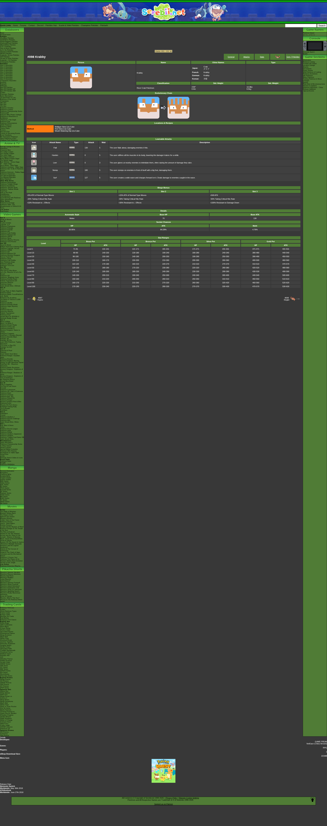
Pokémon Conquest (7, 333)
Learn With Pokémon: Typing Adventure (10, 343)
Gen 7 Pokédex (293, 57)
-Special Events (308, 91)
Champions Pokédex (89, 25)
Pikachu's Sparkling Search (9, 591)
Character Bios (5, 150)
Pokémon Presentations (8, 123)
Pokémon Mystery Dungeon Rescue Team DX (10, 256)
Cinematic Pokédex (7, 94)
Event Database (6, 135)
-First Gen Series (6, 676)
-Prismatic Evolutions (7, 643)
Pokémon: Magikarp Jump (9, 277)
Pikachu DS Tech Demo (8, 405)
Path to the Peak (6, 192)
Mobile (305, 54)
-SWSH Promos (5, 683)
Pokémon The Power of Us (9, 559)
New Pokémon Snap (7, 262)
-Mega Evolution (6, 635)
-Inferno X (3, 698)
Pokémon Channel (6, 395)
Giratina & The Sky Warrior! (10, 534)
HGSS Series (5, 495)
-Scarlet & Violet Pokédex (9, 58)
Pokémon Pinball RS (7, 398)
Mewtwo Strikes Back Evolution (11, 561)
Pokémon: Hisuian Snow (9, 187)
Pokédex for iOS (6, 347)
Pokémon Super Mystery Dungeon (9, 307)
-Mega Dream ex (6, 696)
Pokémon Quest (6, 284)
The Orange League (7, 153)
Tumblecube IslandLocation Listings (309, 64)
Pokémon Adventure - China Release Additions (313, 88)
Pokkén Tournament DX (8, 281)
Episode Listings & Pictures (10, 147)
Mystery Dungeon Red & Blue (10, 401)
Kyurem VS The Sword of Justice (12, 542)
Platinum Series (5, 493)
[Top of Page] (312, 800)
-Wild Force (4, 723)
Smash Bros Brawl (6, 381)
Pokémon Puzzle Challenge (10, 418)
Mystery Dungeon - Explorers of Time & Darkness (11, 377)
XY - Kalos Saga (6, 164)
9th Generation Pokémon (9, 137)
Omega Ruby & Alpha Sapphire (11, 291)
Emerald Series (5, 490)
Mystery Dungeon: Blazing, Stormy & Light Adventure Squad (11, 361)
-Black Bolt (4, 637)
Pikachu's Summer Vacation (10, 572)
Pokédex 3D (4, 338)
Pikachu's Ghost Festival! (9, 584)
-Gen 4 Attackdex (6, 70)
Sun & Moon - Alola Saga (9, 165)
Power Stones (308, 70)
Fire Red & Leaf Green (8, 386)
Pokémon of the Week (8, 99)
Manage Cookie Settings (189, 798)
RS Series (3, 486)
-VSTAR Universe (6, 727)
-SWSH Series (5, 664)
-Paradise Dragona (6, 715)
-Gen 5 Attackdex (6, 72)
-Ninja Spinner (5, 693)
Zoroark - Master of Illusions (10, 537)
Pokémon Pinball (6, 432)
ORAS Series (5, 502)
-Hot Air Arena (5, 708)
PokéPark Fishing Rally (8, 407)
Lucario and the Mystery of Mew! (12, 527)
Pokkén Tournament (7, 313)
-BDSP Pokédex (6, 53)
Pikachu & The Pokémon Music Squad (11, 600)
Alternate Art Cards (7, 616)
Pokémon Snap (5, 430)
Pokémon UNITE (6, 236)
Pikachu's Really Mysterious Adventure (10, 593)
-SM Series (4, 666)
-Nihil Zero (3, 694)
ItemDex (3, 82)
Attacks (246, 57)
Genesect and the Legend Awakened (9, 546)
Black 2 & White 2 (6, 323)
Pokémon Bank (5, 293)
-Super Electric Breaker (8, 713)
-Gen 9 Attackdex (6, 79)
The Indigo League (6, 152)
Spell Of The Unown (7, 516)
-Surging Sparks (5, 645)
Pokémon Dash (5, 393)
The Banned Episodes (8, 177)
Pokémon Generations (8, 182)
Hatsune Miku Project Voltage (10, 115)
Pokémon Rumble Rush (8, 279)
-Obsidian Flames (6, 659)
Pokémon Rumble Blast (8, 337)
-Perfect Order (5, 630)
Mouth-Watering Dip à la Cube (67, 131)
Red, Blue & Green (6, 425)
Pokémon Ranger (6, 400)
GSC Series (4, 484)
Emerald (3, 388)
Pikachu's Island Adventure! (10, 586)
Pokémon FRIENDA (7, 464)
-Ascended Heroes (6, 632)
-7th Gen (3, 106)
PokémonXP (4, 113)
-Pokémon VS (5, 729)
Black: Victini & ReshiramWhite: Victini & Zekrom (11, 539)
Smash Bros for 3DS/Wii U (9, 316)
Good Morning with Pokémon (10, 198)
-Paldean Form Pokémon (9, 140)
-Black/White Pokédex (8, 45)
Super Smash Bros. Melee (9, 422)
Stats (262, 57)
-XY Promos (4, 686)
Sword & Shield (5, 245)
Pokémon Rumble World (8, 304)
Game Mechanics (6, 96)
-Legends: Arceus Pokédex (9, 55)
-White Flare (4, 638)
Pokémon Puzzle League (9, 429)
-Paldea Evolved (6, 660)
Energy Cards (5, 615)
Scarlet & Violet (5, 223)
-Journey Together (6, 642)
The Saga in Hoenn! (7, 157)
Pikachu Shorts (12, 569)
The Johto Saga (5, 155)
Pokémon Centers (6, 109)
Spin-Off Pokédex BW (8, 91)
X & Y (2, 289)
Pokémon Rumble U (7, 328)
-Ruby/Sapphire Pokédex (9, 41)
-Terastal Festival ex (7, 711)
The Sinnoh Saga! (6, 160)
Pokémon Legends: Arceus (9, 248)
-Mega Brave (4, 700)
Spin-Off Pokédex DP (7, 89)
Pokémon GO (5, 231)
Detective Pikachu (6, 282)
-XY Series (4, 667)
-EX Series (4, 672)
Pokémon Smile (5, 259)
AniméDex (3, 148)
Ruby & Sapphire (6, 384)
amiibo (2, 456)
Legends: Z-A (5, 224)
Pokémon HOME (6, 250)
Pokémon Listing (309, 62)
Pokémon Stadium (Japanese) (10, 434)
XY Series (3, 500)
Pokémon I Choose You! (8, 557)
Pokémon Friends (6, 230)
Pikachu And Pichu (6, 576)
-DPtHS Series (5, 671)
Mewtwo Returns (6, 518)
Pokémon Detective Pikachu (10, 566)
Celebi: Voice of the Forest (9, 520)
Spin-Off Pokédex (6, 87)
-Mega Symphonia (6, 701)
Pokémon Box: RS (6, 396)
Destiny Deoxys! (6, 525)
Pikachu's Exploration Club (9, 588)
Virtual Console (5, 447)
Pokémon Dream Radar (8, 325)
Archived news (5, 35)
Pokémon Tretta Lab (7, 327)
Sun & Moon (4, 269)
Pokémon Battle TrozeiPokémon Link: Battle (11, 295)
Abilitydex (3, 86)
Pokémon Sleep (5, 238)
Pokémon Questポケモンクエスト (309, 34)
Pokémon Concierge (7, 203)
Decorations (307, 69)
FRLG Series (4, 488)
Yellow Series (5, 483)
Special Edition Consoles (9, 449)
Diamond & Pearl (6, 350)
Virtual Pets (4, 454)
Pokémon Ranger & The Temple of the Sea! (11, 529)
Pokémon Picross (6, 310)
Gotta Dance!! (5, 581)
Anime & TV (12, 143)
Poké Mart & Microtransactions (314, 84)
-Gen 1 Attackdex (6, 65)
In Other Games (6, 446)
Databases (12, 29)
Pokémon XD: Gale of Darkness (11, 391)
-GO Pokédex (5, 57)
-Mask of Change (6, 720)
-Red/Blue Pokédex (7, 38)
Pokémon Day (5, 121)
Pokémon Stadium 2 (7, 417)
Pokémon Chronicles (7, 174)
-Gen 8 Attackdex (6, 77)
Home (15, 25)
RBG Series (4, 481)
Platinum (3, 352)
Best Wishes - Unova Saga (9, 162)
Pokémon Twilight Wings (9, 184)
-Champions (4, 101)
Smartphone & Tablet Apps (9, 453)
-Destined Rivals (6, 640)
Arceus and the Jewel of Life (10, 535)
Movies (12, 506)
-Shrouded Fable (6, 649)
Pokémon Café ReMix (8, 233)
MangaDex (4, 473)
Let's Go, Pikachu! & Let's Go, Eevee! (11, 273)
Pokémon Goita (5, 461)
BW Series (4, 496)
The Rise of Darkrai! (7, 532)
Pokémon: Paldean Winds (9, 189)
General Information (7, 471)
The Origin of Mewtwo (8, 511)
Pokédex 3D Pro (6, 340)
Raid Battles (4, 618)
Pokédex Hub (51, 25)
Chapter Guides (5, 478)
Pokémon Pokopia (6, 228)
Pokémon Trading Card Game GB (12, 437)
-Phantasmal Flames (7, 633)
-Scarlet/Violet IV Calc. (8, 98)
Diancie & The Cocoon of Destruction (9, 550)
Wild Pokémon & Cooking (312, 72)
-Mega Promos (5, 679)
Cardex (2, 92)
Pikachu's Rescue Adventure (10, 574)
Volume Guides (5, 479)
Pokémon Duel (5, 315)
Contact (31, 25)
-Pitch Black (4, 626)
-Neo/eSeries (4, 674)
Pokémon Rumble (6, 359)
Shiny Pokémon (5, 179)
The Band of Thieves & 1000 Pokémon (10, 300)
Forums (23, 25)
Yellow (2, 427)
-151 (1, 657)
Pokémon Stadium (6, 435)
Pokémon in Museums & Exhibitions (9, 117)
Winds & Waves (6, 219)
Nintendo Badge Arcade (8, 318)
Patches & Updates (310, 86)
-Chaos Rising (5, 628)
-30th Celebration (6, 625)
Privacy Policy (171, 798)
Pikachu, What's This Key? (9, 598)
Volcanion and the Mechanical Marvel (10, 555)
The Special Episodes (7, 175)
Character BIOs (5, 474)
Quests (305, 82)
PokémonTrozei (5, 403)
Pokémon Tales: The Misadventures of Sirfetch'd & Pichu (10, 206)
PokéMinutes (4, 194)
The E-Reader (5, 408)
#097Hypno (40, 299)
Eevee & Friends (6, 596)
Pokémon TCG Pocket (8, 241)
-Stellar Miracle (5, 717)
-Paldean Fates (5, 654)
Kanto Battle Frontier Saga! (9, 158)
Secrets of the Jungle (7, 562)
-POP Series (4, 688)
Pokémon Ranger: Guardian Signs (10, 356)
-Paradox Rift (5, 655)
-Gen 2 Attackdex (6, 67)
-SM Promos (4, 684)
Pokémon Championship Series (11, 111)
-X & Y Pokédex (5, 46)
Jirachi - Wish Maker (7, 523)
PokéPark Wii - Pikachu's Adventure (9, 365)
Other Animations (6, 199)
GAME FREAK (321, 742)
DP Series (3, 491)
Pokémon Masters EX (8, 235)
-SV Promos (4, 681)
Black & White (5, 321)
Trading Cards (12, 604)
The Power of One (6, 515)
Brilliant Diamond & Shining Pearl (11, 247)
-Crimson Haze (5, 722)
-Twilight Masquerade (7, 650)
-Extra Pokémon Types (8, 611)
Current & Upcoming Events (10, 133)
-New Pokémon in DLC (8, 138)
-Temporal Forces (6, 652)
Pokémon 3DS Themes (8, 451)
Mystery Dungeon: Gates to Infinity (10, 331)
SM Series (3, 503)
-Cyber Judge (5, 725)
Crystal (2, 415)
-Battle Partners (5, 710)
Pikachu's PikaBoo (6, 577)
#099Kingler (287, 299)
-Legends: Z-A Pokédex (8, 60)
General (231, 57)
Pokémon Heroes (6, 522)
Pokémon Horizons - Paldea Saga (12, 172)
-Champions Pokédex (7, 62)
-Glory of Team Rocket (8, 706)
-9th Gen (3, 103)
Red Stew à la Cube (63, 129)
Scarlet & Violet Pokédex (69, 25)
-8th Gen (3, 104)
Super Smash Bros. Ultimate (10, 286)
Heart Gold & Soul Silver (8, 354)
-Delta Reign (4, 623)
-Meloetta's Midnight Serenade (11, 544)
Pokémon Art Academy (8, 298)
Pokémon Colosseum (7, 390)
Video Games (12, 214)
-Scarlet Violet (5, 662)
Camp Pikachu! (5, 579)
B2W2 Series (4, 498)
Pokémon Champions (7, 226)
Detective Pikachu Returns (9, 240)
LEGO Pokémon (6, 125)
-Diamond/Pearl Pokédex (9, 43)
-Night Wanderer (6, 718)
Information (307, 60)
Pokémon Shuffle (6, 303)
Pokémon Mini (5, 420)
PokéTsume (4, 211)
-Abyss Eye (4, 691)
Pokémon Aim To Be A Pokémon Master (11, 169)
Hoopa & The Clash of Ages (10, 552)
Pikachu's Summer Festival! (10, 583)
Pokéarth (104, 25)
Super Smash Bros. (7, 439)
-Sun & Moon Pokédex (8, 48)
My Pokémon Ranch (7, 379)
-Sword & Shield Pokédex (9, 52)
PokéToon (3, 191)
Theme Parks (5, 128)
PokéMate (3, 410)
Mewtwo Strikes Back (8, 513)
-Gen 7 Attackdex (6, 75)
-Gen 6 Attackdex (6, 74)
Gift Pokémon (308, 75)
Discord (40, 25)
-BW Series (4, 669)
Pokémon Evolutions (7, 186)
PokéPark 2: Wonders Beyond (10, 335)
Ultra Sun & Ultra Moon (8, 270)
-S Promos (4, 734)
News (2, 33)
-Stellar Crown (5, 647)
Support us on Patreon (163, 804)
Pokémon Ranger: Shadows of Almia (11, 373)
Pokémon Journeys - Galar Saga (11, 167)
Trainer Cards (5, 613)
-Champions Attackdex (8, 81)
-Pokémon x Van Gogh (8, 120)
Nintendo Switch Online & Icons (11, 458)
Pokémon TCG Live (7, 265)
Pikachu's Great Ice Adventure (11, 589)
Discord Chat (5, 132)
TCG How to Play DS (7, 345)
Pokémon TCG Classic (8, 620)
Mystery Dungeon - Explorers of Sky (11, 370)
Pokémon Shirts (5, 126)
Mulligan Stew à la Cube (64, 127)
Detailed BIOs (5, 476)
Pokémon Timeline (6, 108)
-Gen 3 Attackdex (6, 69)
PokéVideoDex (5, 196)
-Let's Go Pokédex (6, 50)
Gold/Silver (4, 413)
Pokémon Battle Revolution (9, 367)
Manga (12, 467)
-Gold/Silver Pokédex (7, 40)
